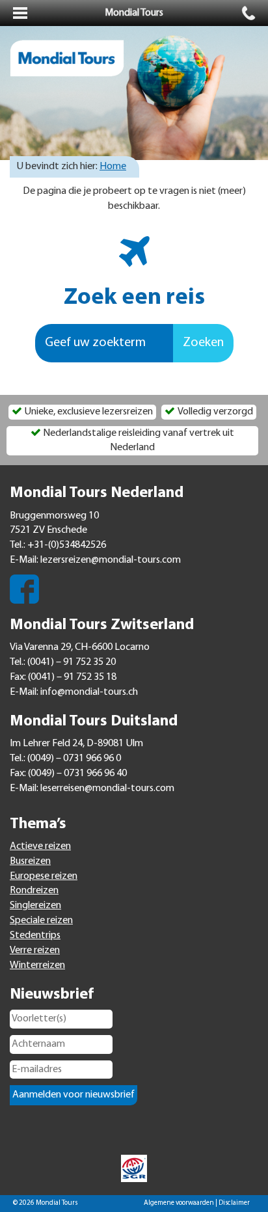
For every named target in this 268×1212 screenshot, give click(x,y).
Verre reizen (35, 950)
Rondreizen (34, 890)
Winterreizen (37, 965)
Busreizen (30, 861)
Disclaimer (234, 1203)
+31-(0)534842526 (66, 545)
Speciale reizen (41, 920)
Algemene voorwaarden (179, 1203)
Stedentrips (35, 935)
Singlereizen (35, 905)
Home (113, 166)
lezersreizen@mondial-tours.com (110, 560)
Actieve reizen (40, 846)
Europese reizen (43, 876)
